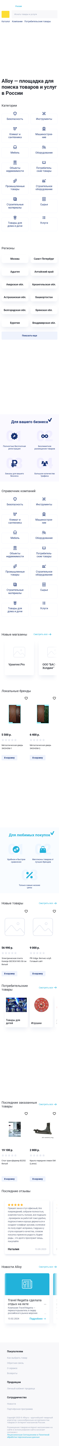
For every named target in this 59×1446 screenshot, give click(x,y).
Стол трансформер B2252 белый (14, 1162)
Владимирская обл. (44, 322)
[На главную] (7, 6)
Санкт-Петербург (44, 258)
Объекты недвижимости (15, 169)
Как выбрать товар (17, 1358)
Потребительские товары (37, 21)
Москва (15, 258)
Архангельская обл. (44, 284)
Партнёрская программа (20, 1409)
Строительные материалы (15, 206)
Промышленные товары (15, 188)
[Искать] (53, 14)
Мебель (15, 152)
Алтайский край (43, 271)
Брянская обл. (44, 310)
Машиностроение (44, 136)
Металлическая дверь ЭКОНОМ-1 (12, 747)
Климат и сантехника (15, 136)
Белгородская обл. (15, 310)
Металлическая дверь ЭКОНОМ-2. (40, 747)
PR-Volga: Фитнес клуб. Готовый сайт (40, 960)
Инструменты (44, 118)
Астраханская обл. (15, 297)
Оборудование (44, 152)
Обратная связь (15, 1363)
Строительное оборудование (44, 188)
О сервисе (12, 1368)
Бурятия (15, 322)
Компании (17, 21)
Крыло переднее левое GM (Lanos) (43, 1162)
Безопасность (15, 118)
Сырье (44, 204)
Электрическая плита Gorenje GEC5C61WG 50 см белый (14, 961)
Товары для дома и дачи (15, 224)
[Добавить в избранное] (26, 698)
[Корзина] (49, 6)
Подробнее (36, 1318)
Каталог (6, 21)
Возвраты (12, 1373)
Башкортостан (44, 297)
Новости (11, 1404)
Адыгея (15, 271)
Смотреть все (41, 634)
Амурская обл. (15, 284)
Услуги (44, 222)
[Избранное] (43, 6)
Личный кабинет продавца (21, 1388)
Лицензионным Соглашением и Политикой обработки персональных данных (28, 1436)
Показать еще (29, 335)
